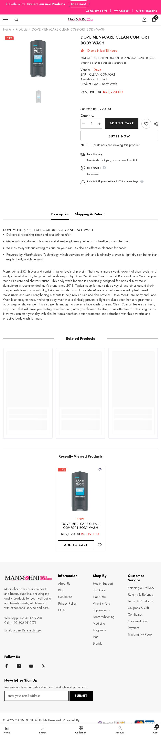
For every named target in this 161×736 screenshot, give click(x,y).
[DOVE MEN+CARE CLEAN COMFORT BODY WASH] (80, 490)
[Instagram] (19, 666)
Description (60, 214)
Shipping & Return (89, 214)
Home (7, 29)
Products (21, 29)
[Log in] (144, 19)
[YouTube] (31, 666)
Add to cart (122, 123)
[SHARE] (154, 124)
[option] (39, 57)
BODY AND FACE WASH (75, 230)
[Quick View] (99, 469)
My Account (122, 11)
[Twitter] (43, 666)
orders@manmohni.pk (27, 630)
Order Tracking (146, 11)
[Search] (16, 19)
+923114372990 (30, 618)
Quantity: (87, 115)
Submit (81, 696)
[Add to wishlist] (146, 124)
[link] (28, 416)
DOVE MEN (11, 230)
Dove (97, 70)
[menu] (5, 19)
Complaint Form (96, 11)
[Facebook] (6, 666)
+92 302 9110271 (24, 622)
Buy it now (119, 136)
